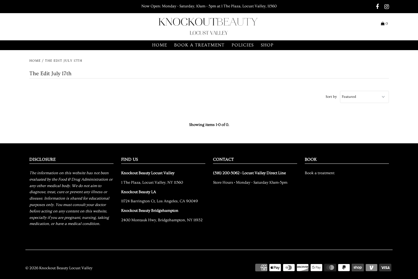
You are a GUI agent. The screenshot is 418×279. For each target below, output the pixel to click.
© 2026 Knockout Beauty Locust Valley (58, 268)
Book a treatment (319, 173)
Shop (267, 45)
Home (159, 45)
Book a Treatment (199, 45)
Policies (243, 45)
